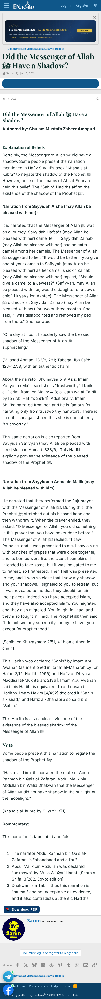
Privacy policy (38, 986)
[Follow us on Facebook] (8, 989)
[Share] (97, 99)
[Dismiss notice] (94, 18)
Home (65, 986)
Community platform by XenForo (40, 995)
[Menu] (6, 5)
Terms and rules (14, 986)
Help (54, 986)
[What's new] (95, 5)
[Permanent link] (25, 120)
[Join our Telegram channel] (8, 976)
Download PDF (24, 909)
